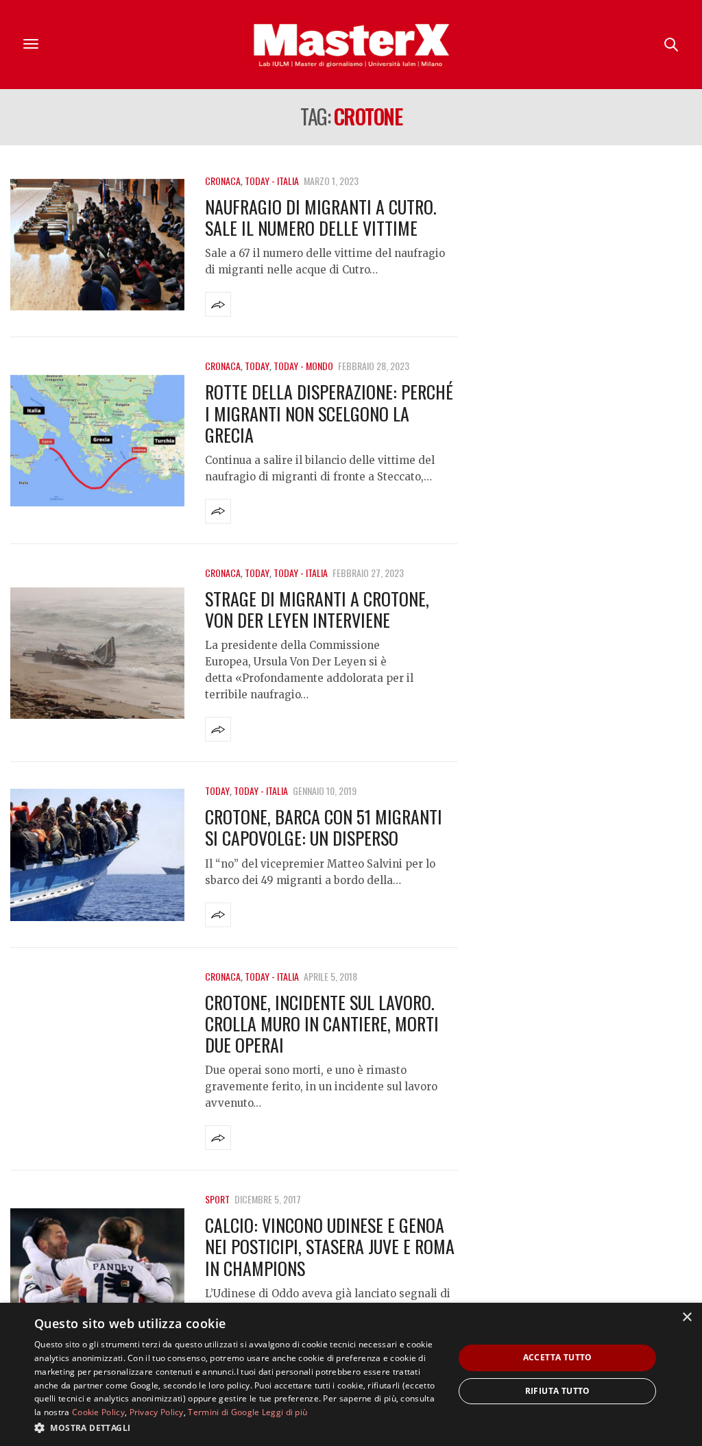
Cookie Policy (98, 1412)
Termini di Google (223, 1412)
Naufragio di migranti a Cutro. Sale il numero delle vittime (321, 217)
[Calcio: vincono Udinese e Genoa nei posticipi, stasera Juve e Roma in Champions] (97, 1274)
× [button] (686, 1317)
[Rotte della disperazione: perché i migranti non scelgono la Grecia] (97, 441)
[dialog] (351, 1374)
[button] (237, 1427)
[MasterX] (351, 45)
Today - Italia (272, 180)
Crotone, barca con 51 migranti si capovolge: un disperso (323, 827)
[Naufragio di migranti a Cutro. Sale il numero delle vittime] (97, 245)
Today (257, 365)
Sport (217, 1199)
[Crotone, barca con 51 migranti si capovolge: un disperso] (97, 855)
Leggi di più (285, 1412)
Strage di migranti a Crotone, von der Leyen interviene (317, 609)
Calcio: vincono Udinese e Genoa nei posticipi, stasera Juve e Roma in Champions (330, 1246)
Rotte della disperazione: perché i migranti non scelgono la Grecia (329, 413)
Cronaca (223, 180)
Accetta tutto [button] (557, 1357)
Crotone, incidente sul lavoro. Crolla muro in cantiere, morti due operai (322, 1023)
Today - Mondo (303, 365)
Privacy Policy (157, 1412)
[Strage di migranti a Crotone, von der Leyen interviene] (97, 653)
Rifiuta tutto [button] (557, 1391)
